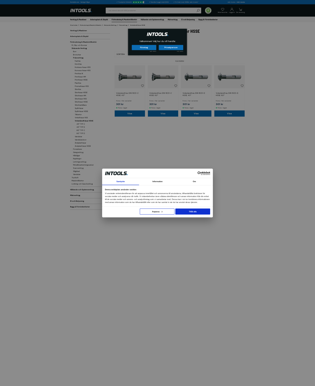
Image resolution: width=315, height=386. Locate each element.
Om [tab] (194, 181)
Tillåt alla (193, 211)
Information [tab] (157, 181)
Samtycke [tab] (120, 181)
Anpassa (155, 211)
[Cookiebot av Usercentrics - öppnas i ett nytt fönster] (199, 173)
